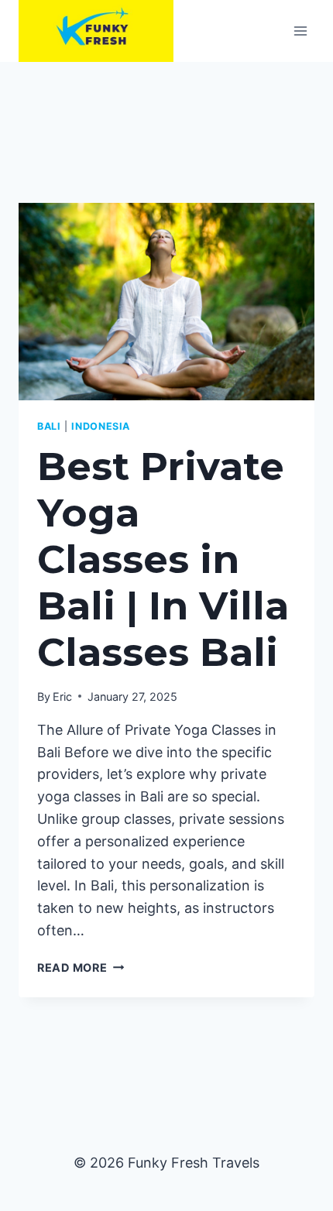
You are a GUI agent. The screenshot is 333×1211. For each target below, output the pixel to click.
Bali (49, 426)
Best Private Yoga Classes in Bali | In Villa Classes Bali (163, 559)
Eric (62, 696)
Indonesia (100, 426)
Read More (80, 967)
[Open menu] (300, 31)
